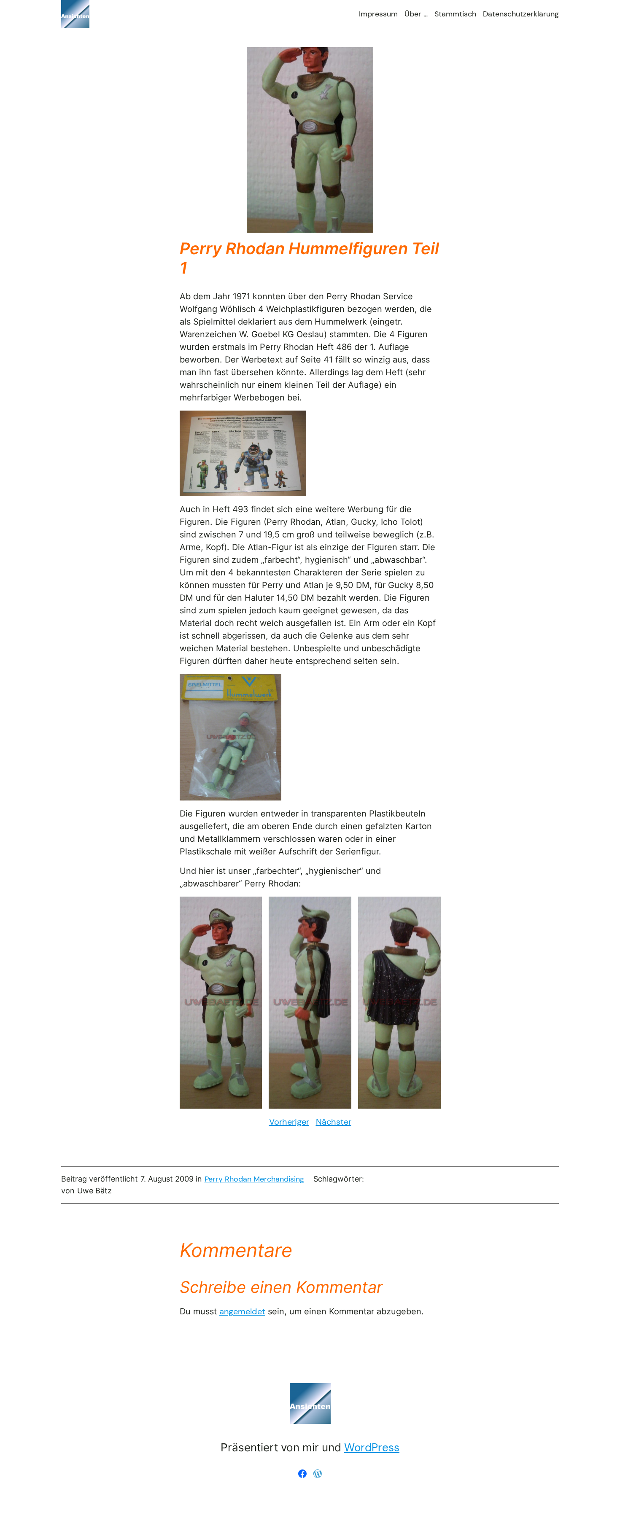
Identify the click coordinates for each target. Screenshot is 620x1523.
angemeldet (242, 1311)
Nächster (333, 1121)
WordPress (371, 1447)
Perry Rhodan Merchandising (254, 1179)
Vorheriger (289, 1121)
